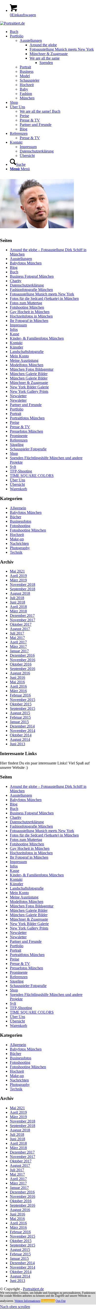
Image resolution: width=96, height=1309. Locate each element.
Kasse (14, 334)
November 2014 (22, 731)
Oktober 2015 (21, 704)
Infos (14, 329)
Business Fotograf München (32, 276)
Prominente (19, 436)
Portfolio (16, 409)
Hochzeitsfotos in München (31, 316)
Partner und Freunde (26, 405)
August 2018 (20, 593)
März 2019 (18, 580)
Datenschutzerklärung (27, 285)
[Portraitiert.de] (12, 23)
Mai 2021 (17, 571)
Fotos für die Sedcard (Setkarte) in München (44, 298)
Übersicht (17, 484)
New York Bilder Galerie (29, 387)
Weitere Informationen (27, 1301)
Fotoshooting (20, 526)
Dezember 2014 (22, 726)
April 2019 (18, 576)
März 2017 (18, 646)
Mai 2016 (17, 682)
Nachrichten (19, 543)
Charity (15, 281)
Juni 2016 (17, 677)
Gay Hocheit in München (29, 312)
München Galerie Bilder (29, 374)
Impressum (18, 325)
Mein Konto (19, 356)
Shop (14, 453)
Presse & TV (20, 427)
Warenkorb (18, 489)
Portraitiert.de (33, 1289)
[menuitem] (53, 32)
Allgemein (18, 508)
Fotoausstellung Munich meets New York (42, 294)
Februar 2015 (20, 717)
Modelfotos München (26, 365)
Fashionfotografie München (31, 290)
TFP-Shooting (21, 471)
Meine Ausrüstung (24, 360)
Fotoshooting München (28, 530)
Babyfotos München (26, 263)
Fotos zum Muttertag (26, 303)
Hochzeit (17, 535)
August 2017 (20, 629)
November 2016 (22, 660)
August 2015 (20, 713)
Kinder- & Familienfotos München (37, 338)
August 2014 (20, 739)
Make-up (17, 539)
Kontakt (16, 343)
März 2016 (18, 691)
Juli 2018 (17, 598)
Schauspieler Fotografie (28, 449)
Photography (20, 548)
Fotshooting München (27, 307)
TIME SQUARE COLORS (32, 475)
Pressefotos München (26, 431)
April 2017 (18, 642)
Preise (14, 422)
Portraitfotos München (27, 418)
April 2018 (18, 607)
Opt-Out (60, 1301)
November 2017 (22, 620)
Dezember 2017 (22, 615)
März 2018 (18, 611)
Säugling (17, 444)
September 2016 (22, 669)
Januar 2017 (19, 651)
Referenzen (19, 440)
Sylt (13, 467)
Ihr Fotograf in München (29, 321)
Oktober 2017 (21, 624)
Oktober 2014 (21, 735)
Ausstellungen (21, 259)
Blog (13, 267)
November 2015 (22, 700)
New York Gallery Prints (29, 391)
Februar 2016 (20, 695)
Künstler (16, 347)
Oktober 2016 (21, 664)
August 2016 (20, 673)
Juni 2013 (17, 744)
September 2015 (22, 708)
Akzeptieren (48, 1301)
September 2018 (22, 589)
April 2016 (18, 686)
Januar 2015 (19, 722)
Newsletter (18, 396)
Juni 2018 (17, 602)
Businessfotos (20, 521)
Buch (14, 272)
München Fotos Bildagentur (31, 369)
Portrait (15, 413)
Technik (16, 552)
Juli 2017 (17, 633)
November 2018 (22, 584)
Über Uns (17, 480)
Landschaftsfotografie (27, 352)
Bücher (15, 517)
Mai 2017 (17, 638)
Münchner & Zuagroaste (29, 383)
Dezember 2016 (22, 655)
